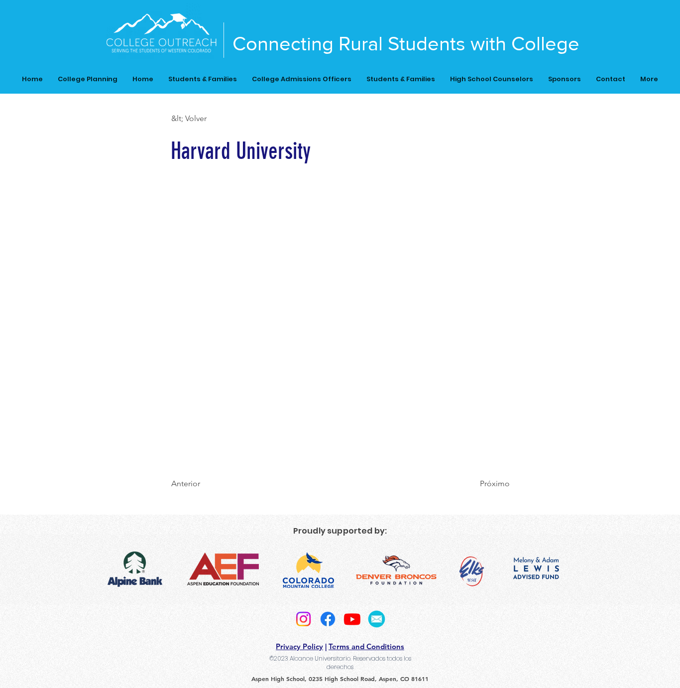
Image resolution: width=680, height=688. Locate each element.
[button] (204, 119)
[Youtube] (352, 619)
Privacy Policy (299, 646)
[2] (376, 619)
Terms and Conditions (366, 646)
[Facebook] (328, 619)
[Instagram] (303, 619)
